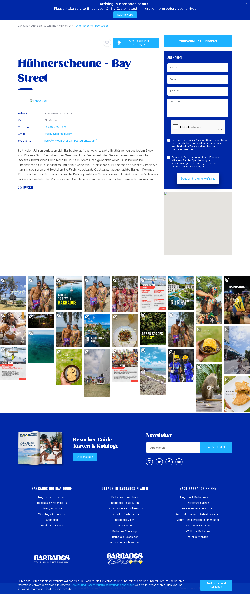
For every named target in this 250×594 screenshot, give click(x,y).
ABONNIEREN (216, 447)
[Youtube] (179, 461)
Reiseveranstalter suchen (198, 508)
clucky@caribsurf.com (58, 134)
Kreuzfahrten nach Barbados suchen (198, 514)
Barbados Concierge (125, 531)
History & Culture (52, 508)
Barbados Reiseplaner (124, 497)
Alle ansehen (85, 457)
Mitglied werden (198, 537)
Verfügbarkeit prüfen (198, 40)
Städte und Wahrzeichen (124, 542)
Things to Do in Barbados (52, 497)
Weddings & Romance (52, 514)
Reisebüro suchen (198, 503)
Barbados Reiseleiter (125, 537)
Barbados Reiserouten (125, 503)
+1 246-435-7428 (55, 127)
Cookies (76, 585)
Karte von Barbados (198, 525)
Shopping (52, 520)
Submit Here (125, 15)
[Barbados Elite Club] (125, 559)
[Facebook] (169, 461)
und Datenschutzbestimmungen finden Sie (107, 585)
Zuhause (23, 26)
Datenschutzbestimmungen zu (190, 167)
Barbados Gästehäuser (125, 514)
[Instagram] (149, 461)
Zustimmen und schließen (216, 585)
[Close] (247, 3)
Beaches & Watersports (52, 503)
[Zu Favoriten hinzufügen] (107, 43)
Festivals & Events (52, 525)
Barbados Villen (125, 520)
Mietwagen (125, 525)
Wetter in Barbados (198, 531)
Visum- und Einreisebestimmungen (198, 520)
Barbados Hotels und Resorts (125, 508)
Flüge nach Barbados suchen (198, 497)
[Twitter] (159, 461)
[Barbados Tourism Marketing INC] (52, 559)
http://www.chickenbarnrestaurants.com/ (70, 140)
